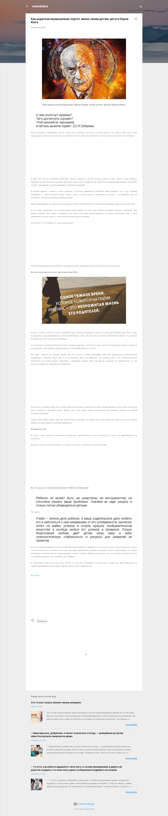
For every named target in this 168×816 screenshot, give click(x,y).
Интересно (42, 621)
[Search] (140, 7)
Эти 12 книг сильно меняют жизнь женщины (56, 702)
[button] (135, 19)
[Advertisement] (84, 155)
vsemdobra (40, 6)
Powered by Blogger (85, 804)
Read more (131, 725)
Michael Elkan (89, 809)
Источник (35, 575)
